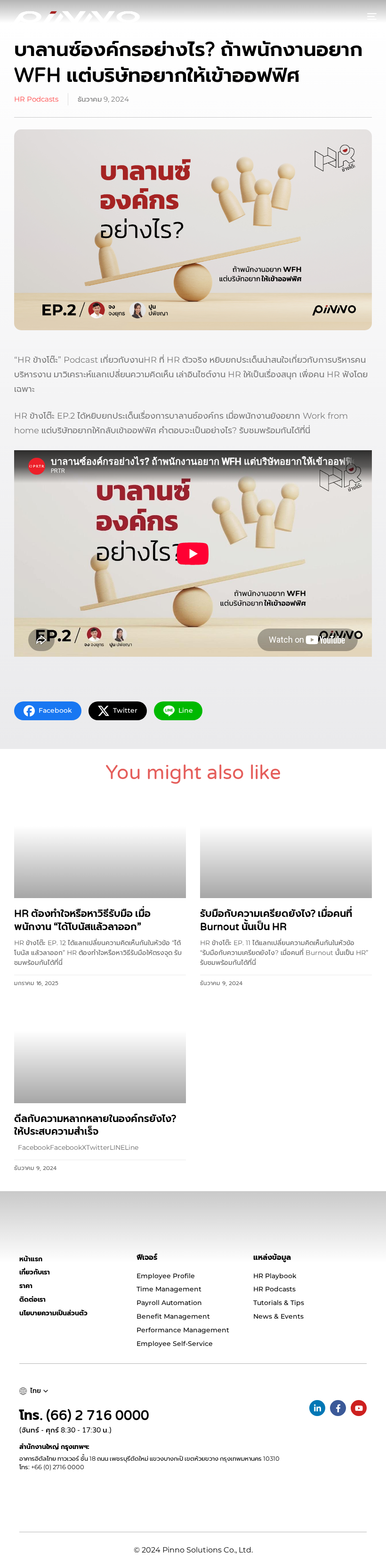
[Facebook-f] (338, 1408)
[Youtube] (359, 1408)
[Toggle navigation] (315, 16)
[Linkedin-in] (317, 1408)
